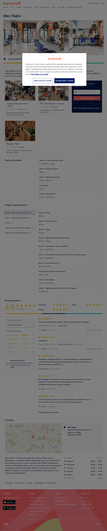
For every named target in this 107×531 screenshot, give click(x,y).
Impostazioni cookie (43, 81)
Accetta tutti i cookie (64, 81)
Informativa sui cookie (39, 74)
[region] (54, 69)
